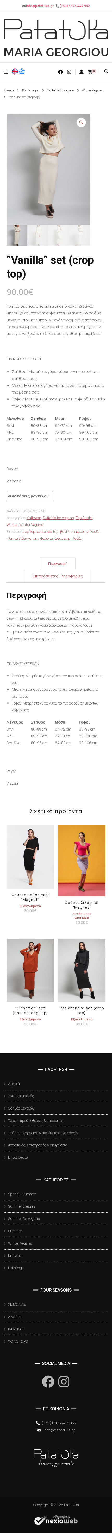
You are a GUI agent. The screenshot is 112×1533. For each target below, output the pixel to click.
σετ (36, 538)
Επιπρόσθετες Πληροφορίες (58, 576)
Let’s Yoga (16, 1267)
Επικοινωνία (18, 1157)
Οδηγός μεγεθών (21, 1108)
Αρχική (14, 1083)
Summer (15, 1230)
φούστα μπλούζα (68, 538)
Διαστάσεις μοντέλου (28, 496)
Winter (12, 524)
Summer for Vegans (24, 1218)
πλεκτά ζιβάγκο (19, 538)
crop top (28, 531)
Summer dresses (21, 1206)
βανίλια (66, 531)
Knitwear (34, 517)
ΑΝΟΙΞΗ (14, 1316)
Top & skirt (84, 517)
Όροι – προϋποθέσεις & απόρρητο (35, 1120)
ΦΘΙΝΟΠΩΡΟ (18, 1341)
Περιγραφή (57, 563)
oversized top (47, 531)
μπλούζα (93, 531)
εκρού (79, 531)
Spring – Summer (22, 1194)
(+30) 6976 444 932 (74, 6)
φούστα (46, 538)
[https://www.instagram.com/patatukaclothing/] (64, 1381)
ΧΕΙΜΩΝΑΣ (17, 1304)
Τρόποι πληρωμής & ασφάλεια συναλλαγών (43, 1132)
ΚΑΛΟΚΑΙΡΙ (16, 1328)
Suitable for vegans (58, 517)
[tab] (58, 563)
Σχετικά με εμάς (21, 1095)
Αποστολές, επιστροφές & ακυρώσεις (37, 1145)
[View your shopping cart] (90, 72)
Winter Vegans (31, 524)
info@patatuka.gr (40, 6)
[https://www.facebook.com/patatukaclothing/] (48, 1381)
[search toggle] (106, 71)
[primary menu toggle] (7, 72)
